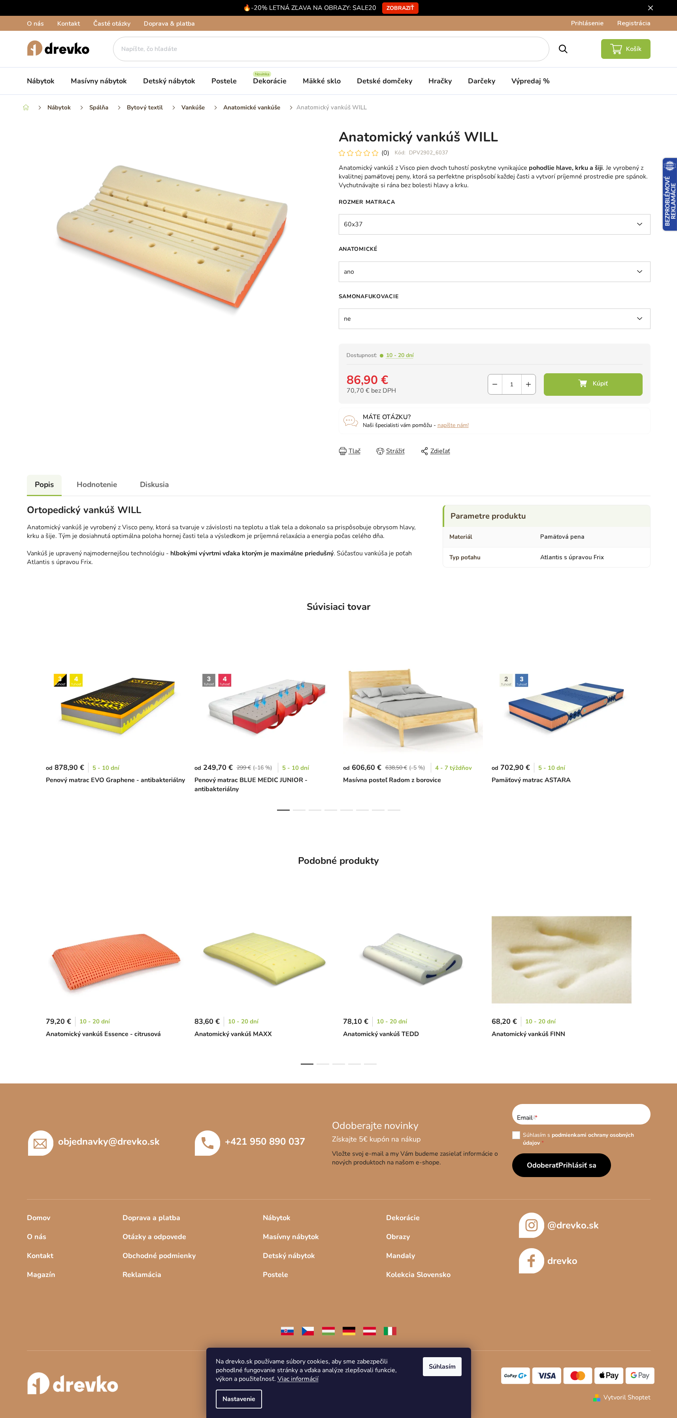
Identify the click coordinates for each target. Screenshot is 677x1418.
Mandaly (400, 1255)
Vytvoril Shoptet (627, 1397)
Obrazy (398, 1236)
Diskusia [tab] (154, 485)
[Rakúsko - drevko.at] (369, 1330)
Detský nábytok (289, 1255)
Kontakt (68, 23)
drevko (562, 1260)
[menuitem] (40, 81)
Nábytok (276, 1217)
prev (33, 729)
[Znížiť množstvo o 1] (495, 384)
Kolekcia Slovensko (418, 1274)
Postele (275, 1274)
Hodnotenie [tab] (97, 485)
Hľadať (563, 49)
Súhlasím (442, 1366)
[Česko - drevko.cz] (308, 1330)
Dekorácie (403, 1217)
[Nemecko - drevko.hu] (349, 1330)
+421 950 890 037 (265, 1141)
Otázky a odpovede (154, 1236)
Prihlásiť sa (577, 1165)
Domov (38, 1217)
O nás (35, 23)
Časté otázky (111, 23)
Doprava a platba (151, 1217)
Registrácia (634, 23)
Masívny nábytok (291, 1236)
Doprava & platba (169, 23)
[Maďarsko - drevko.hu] (328, 1330)
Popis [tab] (44, 485)
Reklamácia (142, 1274)
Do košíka (593, 384)
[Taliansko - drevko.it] (390, 1330)
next (644, 729)
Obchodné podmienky (159, 1255)
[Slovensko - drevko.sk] (287, 1330)
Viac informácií (298, 1379)
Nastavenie (239, 1399)
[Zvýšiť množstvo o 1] (529, 384)
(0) (385, 153)
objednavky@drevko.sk (109, 1141)
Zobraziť (400, 8)
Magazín (41, 1274)
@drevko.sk (573, 1225)
